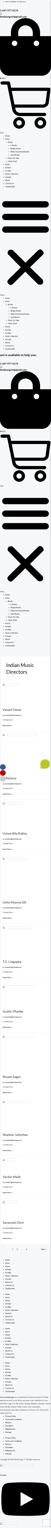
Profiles (8, 171)
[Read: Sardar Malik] (9, 1165)
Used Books (15, 155)
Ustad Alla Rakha (15, 833)
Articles (8, 168)
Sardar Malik (12, 1177)
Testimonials (10, 187)
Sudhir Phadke (13, 1011)
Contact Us (9, 183)
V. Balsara (9, 778)
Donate (8, 177)
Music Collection (11, 174)
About (7, 180)
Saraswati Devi (13, 1222)
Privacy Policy (10, 1416)
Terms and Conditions (13, 1419)
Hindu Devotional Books (19, 152)
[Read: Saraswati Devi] (10, 1209)
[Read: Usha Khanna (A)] (15, 877)
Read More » (7, 725)
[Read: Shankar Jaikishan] (17, 1115)
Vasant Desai (12, 710)
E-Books (13, 145)
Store (7, 139)
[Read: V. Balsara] (19, 753)
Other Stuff (12, 161)
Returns (8, 1423)
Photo (7, 164)
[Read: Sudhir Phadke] (19, 996)
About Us (8, 1282)
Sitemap (8, 1432)
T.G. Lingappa (12, 962)
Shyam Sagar (12, 1077)
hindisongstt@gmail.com (13, 16)
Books (10, 142)
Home (7, 136)
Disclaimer (9, 1426)
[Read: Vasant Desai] (11, 694)
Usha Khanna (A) (14, 902)
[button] (25, 243)
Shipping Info (10, 1429)
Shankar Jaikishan (15, 1135)
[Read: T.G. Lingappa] (17, 941)
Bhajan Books (15, 149)
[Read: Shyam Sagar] (19, 1053)
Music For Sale (13, 158)
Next (44, 1249)
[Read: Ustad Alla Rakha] (13, 815)
